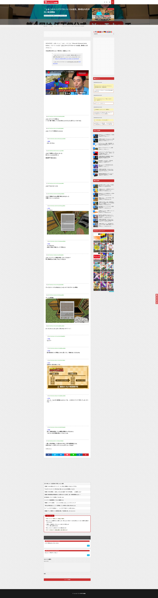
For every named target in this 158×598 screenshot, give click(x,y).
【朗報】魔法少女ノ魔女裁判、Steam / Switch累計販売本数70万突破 (106, 157)
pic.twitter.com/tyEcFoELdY (73, 58)
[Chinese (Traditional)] (100, 31)
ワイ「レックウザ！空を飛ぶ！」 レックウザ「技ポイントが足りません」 (60, 508)
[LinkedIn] (79, 454)
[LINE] (73, 454)
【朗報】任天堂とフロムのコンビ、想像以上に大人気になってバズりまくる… (106, 139)
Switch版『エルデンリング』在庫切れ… (102, 109)
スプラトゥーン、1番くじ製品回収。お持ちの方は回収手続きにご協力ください (106, 144)
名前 (45, 573)
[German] (105, 31)
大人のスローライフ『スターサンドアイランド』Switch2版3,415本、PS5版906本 (103, 87)
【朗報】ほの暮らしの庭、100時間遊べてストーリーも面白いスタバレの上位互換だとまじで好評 (106, 203)
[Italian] (111, 31)
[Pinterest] (86, 454)
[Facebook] (49, 454)
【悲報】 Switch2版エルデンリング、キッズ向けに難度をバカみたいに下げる (60, 486)
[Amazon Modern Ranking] (111, 291)
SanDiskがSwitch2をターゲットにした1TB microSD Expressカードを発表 (106, 174)
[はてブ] (61, 454)
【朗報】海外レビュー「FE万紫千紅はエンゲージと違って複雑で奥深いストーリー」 (106, 224)
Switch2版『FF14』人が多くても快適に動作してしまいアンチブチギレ (106, 185)
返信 (88, 545)
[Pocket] (67, 454)
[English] (96, 31)
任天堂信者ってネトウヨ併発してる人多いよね (54, 497)
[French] (107, 31)
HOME (46, 26)
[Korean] (102, 31)
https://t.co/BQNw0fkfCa (61, 58)
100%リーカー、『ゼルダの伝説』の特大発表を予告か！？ (106, 198)
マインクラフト (56, 15)
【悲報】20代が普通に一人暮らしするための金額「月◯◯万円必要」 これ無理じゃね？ (62, 491)
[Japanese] (94, 31)
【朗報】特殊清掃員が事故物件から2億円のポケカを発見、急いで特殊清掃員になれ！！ (62, 494)
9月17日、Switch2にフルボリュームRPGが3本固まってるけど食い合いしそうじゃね (106, 216)
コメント (46, 561)
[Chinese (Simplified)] (98, 31)
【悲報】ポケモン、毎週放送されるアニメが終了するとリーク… (106, 190)
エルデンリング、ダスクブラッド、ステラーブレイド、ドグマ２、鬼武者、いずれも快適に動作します (106, 153)
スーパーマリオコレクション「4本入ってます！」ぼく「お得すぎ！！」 (103, 99)
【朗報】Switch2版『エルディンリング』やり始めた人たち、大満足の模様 (106, 170)
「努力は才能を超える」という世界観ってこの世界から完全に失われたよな (60, 505)
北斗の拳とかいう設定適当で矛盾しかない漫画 (54, 483)
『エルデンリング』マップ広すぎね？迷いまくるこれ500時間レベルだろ (59, 489)
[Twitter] (55, 454)
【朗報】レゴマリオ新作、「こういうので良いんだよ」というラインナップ (60, 502)
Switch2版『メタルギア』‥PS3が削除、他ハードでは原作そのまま (106, 161)
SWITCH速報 (82, 593)
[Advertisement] (67, 34)
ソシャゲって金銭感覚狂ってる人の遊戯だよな (54, 500)
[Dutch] (109, 31)
